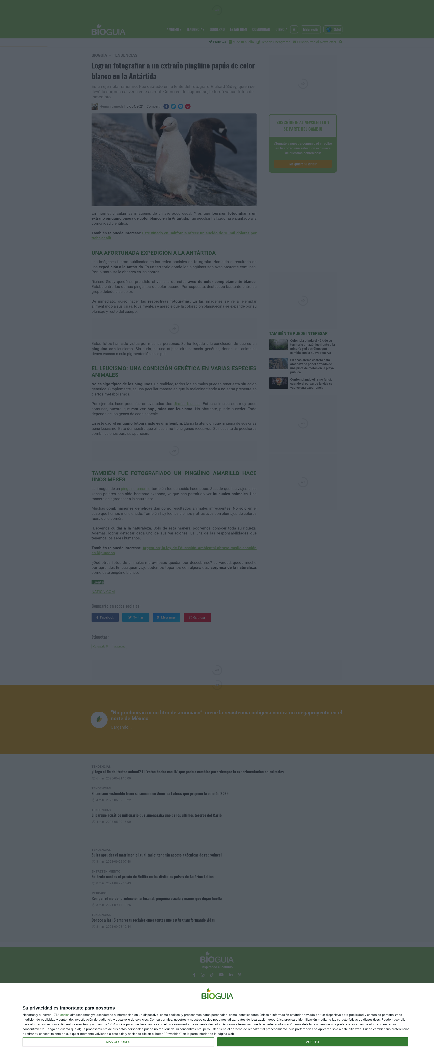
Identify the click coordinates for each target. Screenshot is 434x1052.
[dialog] (217, 1017)
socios (64, 1014)
